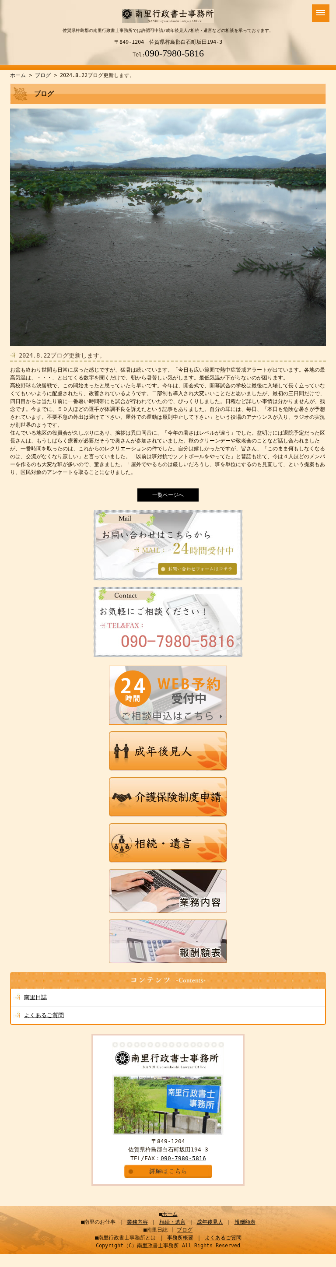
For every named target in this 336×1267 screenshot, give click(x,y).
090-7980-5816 (174, 53)
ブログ (43, 75)
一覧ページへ (168, 495)
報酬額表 (245, 1222)
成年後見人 (210, 1222)
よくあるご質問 (44, 1015)
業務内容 (137, 1222)
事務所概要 (180, 1238)
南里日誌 (35, 997)
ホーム (18, 75)
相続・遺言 (172, 1222)
